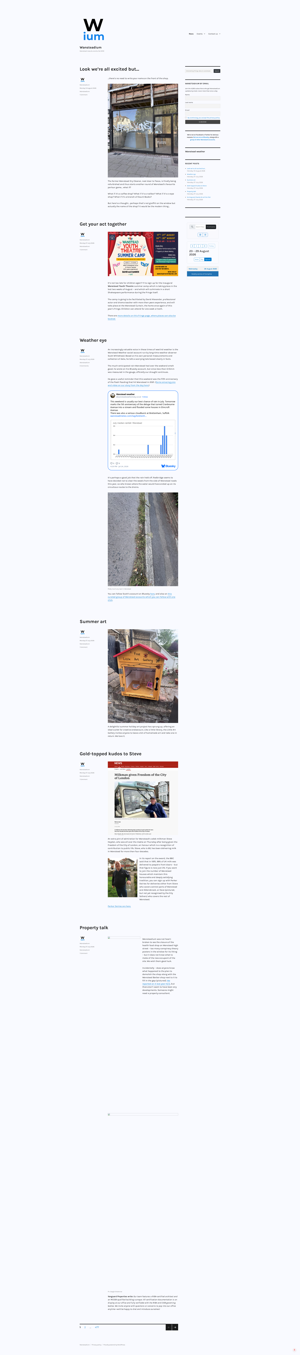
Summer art (93, 621)
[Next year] (205, 246)
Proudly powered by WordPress (114, 1345)
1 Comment (83, 95)
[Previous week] (196, 246)
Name (187, 95)
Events (199, 34)
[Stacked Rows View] (205, 235)
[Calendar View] (200, 235)
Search (217, 71)
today (211, 246)
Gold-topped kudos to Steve (110, 753)
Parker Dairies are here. (119, 906)
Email (187, 110)
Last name (189, 102)
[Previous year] (192, 246)
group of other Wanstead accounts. (202, 140)
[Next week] (201, 246)
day (202, 259)
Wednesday (193, 269)
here (152, 593)
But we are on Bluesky (201, 137)
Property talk (94, 927)
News (191, 34)
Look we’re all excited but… (109, 69)
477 (98, 1327)
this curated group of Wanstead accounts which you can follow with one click (141, 596)
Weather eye (93, 340)
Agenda (207, 259)
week (197, 259)
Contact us (213, 34)
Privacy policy (96, 1345)
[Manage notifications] (294, 1350)
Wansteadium (91, 47)
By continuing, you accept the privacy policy (204, 118)
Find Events (211, 227)
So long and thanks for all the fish (199, 197)
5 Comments (84, 366)
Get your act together (103, 224)
